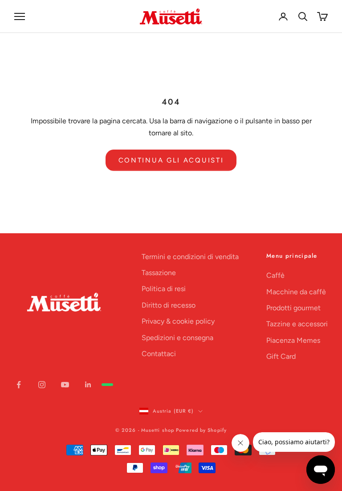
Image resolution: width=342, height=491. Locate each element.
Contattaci (159, 353)
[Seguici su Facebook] (18, 384)
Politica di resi (164, 288)
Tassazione (159, 272)
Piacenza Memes (293, 340)
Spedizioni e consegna (177, 337)
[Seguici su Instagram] (41, 384)
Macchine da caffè (296, 292)
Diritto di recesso (168, 305)
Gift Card (281, 356)
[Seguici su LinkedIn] (88, 384)
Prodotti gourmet (293, 308)
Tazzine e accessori (297, 324)
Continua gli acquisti (171, 160)
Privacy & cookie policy (178, 321)
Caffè (275, 275)
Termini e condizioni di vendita (190, 256)
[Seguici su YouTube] (65, 384)
